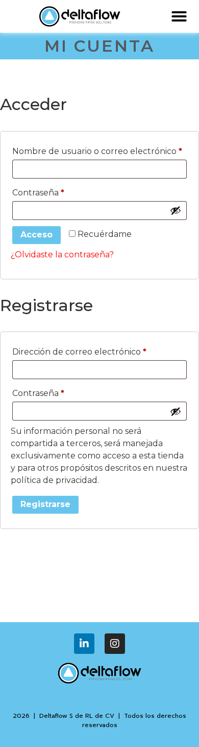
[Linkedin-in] (84, 643)
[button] (179, 16)
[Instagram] (115, 643)
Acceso (36, 234)
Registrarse (45, 504)
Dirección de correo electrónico (99, 350)
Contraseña (61, 191)
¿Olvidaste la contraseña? (62, 254)
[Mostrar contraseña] (175, 210)
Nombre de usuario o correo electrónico (99, 149)
